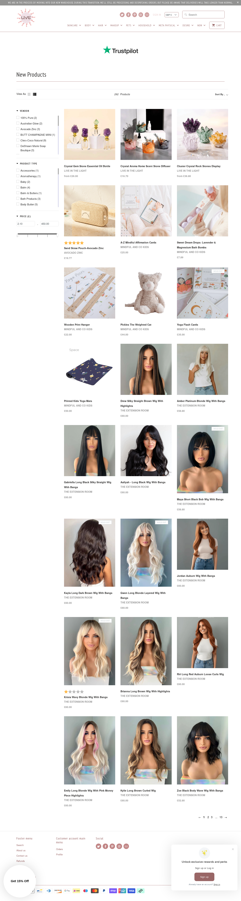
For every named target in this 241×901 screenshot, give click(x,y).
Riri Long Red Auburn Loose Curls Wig (200, 674)
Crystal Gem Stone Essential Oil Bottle (87, 166)
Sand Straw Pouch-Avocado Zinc (84, 248)
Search (20, 845)
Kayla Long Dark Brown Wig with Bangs (88, 593)
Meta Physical (167, 25)
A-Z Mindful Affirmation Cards (138, 242)
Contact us (22, 855)
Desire (187, 25)
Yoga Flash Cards (187, 324)
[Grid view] (29, 94)
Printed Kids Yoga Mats (78, 401)
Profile (59, 854)
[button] (22, 111)
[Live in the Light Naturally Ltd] (26, 18)
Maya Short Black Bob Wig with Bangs (200, 499)
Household (145, 25)
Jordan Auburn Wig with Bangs (196, 576)
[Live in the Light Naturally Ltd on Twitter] (122, 14)
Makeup (115, 25)
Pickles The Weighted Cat (135, 324)
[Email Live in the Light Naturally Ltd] (147, 14)
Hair (101, 25)
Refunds (20, 861)
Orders (59, 849)
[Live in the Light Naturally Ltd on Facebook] (128, 14)
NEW (200, 25)
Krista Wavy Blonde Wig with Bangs (86, 697)
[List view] (35, 94)
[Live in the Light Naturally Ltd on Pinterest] (134, 14)
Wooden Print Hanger (77, 324)
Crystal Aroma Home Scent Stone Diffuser (145, 166)
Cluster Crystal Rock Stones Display (199, 166)
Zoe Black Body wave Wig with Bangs (200, 790)
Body (88, 25)
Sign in (157, 14)
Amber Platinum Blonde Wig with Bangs (201, 401)
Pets (129, 25)
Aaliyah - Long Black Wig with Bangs (142, 482)
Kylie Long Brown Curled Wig (138, 790)
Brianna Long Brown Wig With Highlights (145, 691)
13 (220, 817)
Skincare (72, 25)
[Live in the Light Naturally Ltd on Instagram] (140, 14)
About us (21, 850)
